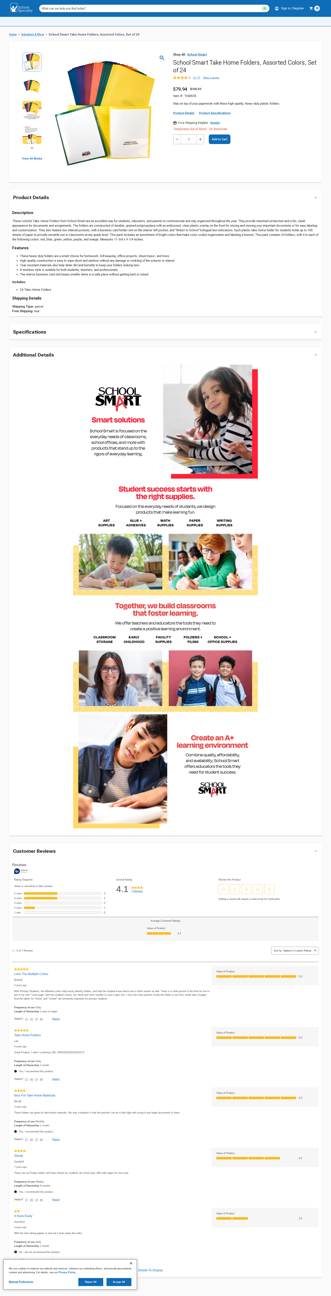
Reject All (91, 1282)
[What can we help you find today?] (265, 8)
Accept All (119, 1282)
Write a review (211, 77)
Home (13, 34)
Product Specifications (215, 113)
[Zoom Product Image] (162, 58)
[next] (32, 148)
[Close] (131, 1263)
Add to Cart (219, 139)
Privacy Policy (67, 1272)
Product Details (183, 113)
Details (215, 123)
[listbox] (32, 100)
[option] (32, 64)
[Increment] (200, 139)
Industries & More (32, 34)
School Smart (197, 54)
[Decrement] (177, 139)
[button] (289, 8)
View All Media (32, 158)
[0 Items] (311, 8)
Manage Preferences (21, 1281)
